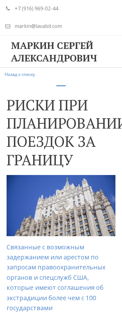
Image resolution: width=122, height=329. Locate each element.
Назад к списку (20, 74)
